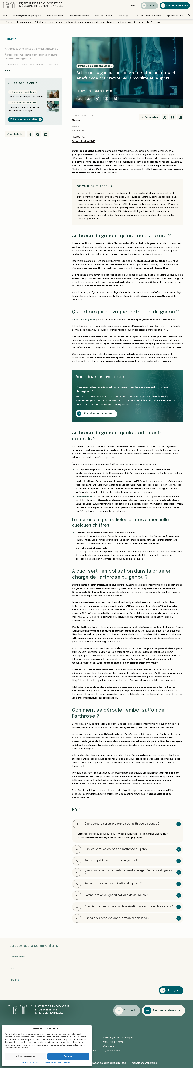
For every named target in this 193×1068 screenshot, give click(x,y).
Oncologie (109, 1046)
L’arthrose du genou (84, 319)
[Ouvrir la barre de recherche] (189, 15)
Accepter (68, 1056)
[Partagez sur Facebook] (38, 134)
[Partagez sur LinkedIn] (46, 134)
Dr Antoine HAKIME (83, 141)
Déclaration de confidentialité (56, 1063)
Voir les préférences (25, 1056)
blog (133, 5)
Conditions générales (144, 1063)
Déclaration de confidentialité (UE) (106, 1063)
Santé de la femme (113, 1041)
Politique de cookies (31, 1063)
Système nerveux (113, 1050)
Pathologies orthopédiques (118, 1037)
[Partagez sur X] (30, 134)
